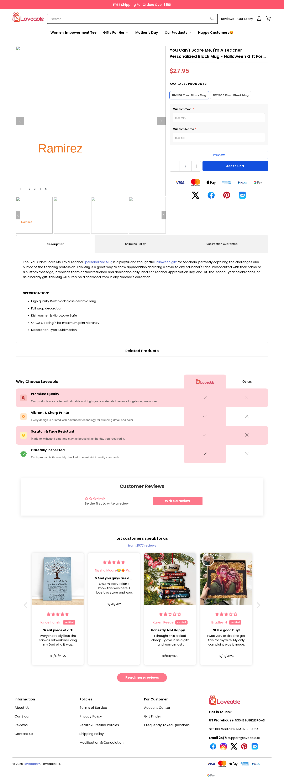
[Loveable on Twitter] (234, 748)
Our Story (245, 18)
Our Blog (21, 716)
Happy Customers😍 (215, 32)
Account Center (157, 707)
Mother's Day (146, 32)
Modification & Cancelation (101, 742)
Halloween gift (165, 262)
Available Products (188, 84)
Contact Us (24, 733)
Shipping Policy (135, 244)
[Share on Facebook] (211, 196)
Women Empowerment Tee (73, 32)
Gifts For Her (114, 32)
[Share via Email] (242, 196)
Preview (219, 155)
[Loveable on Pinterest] (244, 748)
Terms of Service (93, 707)
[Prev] (20, 121)
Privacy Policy (90, 716)
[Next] (161, 121)
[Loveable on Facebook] (213, 748)
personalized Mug (98, 262)
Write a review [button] (177, 500)
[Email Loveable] (255, 748)
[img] (85, 562)
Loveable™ (32, 764)
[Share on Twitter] (195, 196)
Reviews (227, 18)
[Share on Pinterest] (226, 196)
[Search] (212, 19)
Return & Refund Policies (99, 725)
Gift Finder (152, 716)
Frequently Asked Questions (167, 725)
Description (55, 244)
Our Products (176, 32)
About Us (22, 707)
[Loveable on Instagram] (223, 748)
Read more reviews (142, 677)
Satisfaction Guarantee (222, 244)
